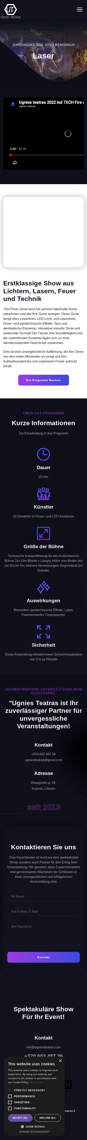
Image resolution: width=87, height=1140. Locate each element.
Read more (36, 1082)
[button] (7, 232)
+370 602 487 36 (43, 1056)
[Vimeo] (68, 1085)
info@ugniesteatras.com (43, 1047)
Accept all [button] (20, 1117)
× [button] (60, 1060)
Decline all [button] (47, 1117)
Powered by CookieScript (34, 1131)
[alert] (34, 1096)
